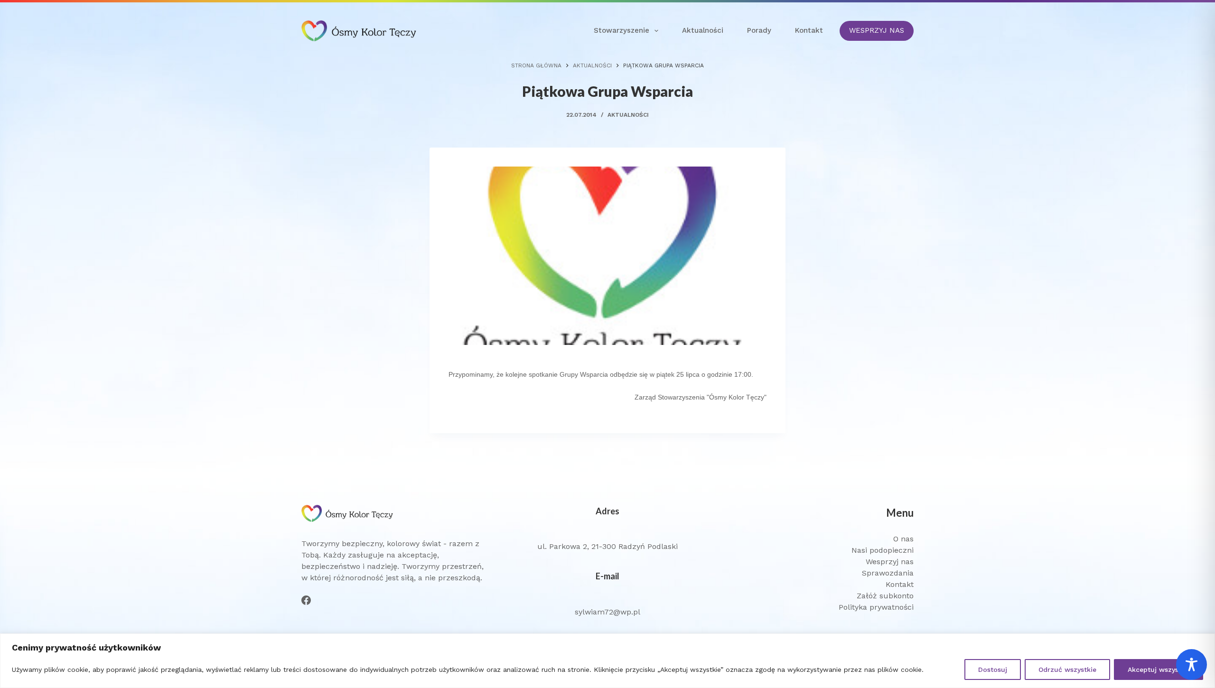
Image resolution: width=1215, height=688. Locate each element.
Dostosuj (992, 669)
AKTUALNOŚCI (628, 115)
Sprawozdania (888, 572)
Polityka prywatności (876, 607)
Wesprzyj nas (890, 561)
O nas (903, 538)
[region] (607, 660)
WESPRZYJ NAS (876, 30)
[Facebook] (306, 600)
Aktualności (702, 30)
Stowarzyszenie (621, 30)
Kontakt (809, 30)
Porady (759, 30)
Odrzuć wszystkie (1067, 669)
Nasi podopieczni (882, 550)
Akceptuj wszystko (1158, 669)
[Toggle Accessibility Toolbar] (1191, 664)
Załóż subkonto (885, 595)
